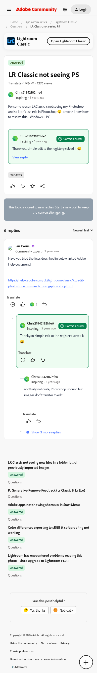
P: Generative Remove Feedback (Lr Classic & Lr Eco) (46, 490)
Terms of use (48, 643)
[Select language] (65, 9)
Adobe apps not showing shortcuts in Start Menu (44, 504)
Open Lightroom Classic (68, 41)
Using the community (23, 643)
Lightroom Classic (66, 22)
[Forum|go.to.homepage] (36, 9)
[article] (48, 275)
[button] (9, 11)
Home (14, 22)
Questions (16, 26)
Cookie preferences (22, 651)
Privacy (65, 643)
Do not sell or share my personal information (38, 659)
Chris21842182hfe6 (28, 92)
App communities (36, 22)
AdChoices (20, 667)
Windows (16, 175)
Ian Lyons (22, 246)
